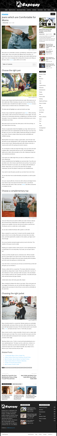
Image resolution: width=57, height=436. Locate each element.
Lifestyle (29, 9)
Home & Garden (42, 103)
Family (40, 92)
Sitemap (44, 434)
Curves (16, 367)
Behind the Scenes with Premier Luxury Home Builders (45, 31)
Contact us (50, 434)
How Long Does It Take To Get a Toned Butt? (50, 58)
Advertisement (31, 434)
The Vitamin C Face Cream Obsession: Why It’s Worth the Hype (31, 396)
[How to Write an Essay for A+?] (42, 53)
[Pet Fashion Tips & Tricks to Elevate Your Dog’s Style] (42, 65)
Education (40, 9)
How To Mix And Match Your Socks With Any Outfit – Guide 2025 (29, 377)
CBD (40, 83)
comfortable (11, 367)
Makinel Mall (5, 22)
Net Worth (41, 112)
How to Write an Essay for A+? (49, 52)
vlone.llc (11, 59)
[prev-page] (34, 384)
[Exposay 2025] (28, 4)
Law (40, 105)
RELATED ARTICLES (6, 384)
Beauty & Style (12, 9)
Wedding (41, 130)
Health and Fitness (21, 9)
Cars (40, 80)
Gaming (41, 98)
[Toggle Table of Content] (33, 64)
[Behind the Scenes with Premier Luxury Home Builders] (47, 23)
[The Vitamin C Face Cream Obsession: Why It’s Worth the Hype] (31, 390)
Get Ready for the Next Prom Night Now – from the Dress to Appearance (7, 397)
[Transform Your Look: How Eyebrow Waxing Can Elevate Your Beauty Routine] (19, 390)
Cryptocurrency (42, 85)
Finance (41, 94)
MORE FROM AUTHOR (17, 384)
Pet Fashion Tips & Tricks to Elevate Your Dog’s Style (50, 65)
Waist (30, 367)
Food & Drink (42, 96)
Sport (40, 118)
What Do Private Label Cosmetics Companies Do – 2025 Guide (50, 46)
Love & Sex (41, 110)
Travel (49, 9)
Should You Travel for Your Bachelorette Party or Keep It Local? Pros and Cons (9, 377)
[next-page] (36, 384)
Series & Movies (42, 116)
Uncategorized (42, 127)
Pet (40, 114)
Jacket (20, 367)
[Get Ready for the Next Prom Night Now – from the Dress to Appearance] (7, 390)
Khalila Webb (42, 34)
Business (34, 9)
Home (6, 9)
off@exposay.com (11, 427)
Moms (27, 367)
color (6, 328)
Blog (40, 76)
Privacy (40, 434)
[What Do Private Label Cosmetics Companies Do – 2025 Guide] (42, 46)
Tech (45, 9)
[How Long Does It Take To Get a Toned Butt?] (42, 59)
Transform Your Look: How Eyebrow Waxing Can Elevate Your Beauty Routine (19, 397)
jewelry (23, 184)
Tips (40, 123)
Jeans (24, 367)
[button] (54, 10)
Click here (29, 103)
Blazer (6, 367)
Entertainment (42, 89)
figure (26, 112)
